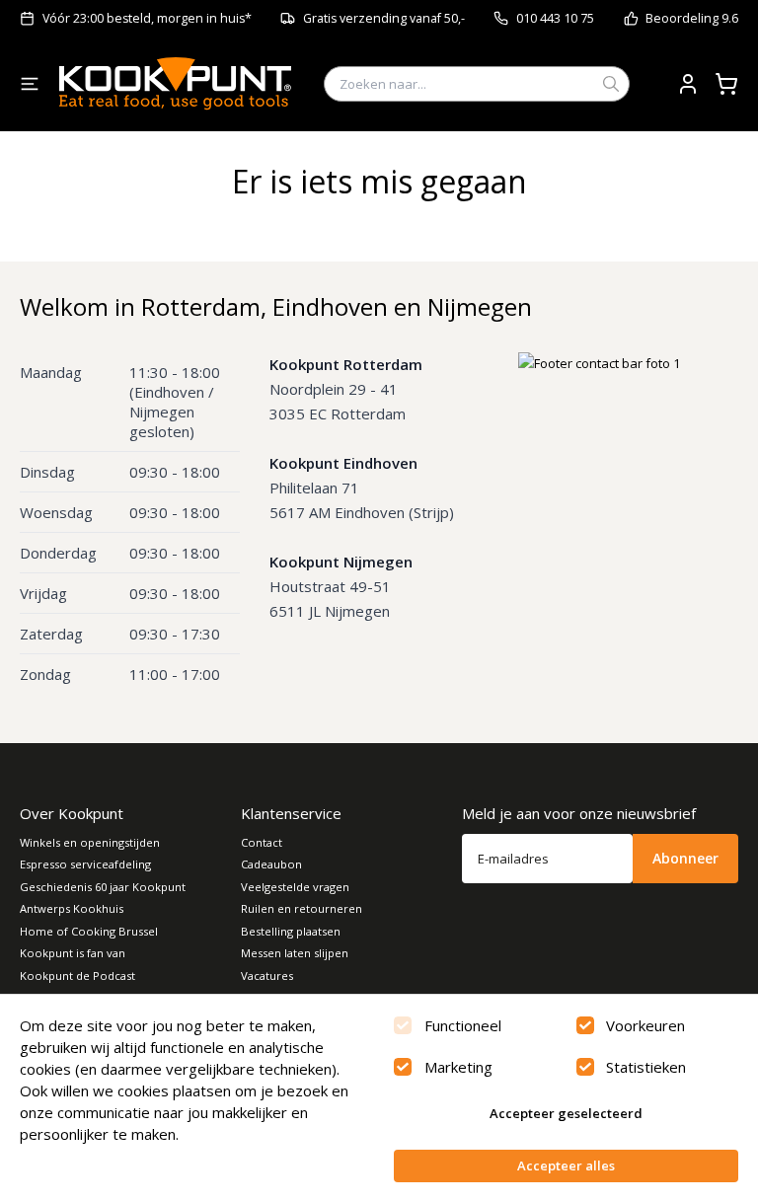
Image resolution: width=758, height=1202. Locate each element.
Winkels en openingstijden (90, 842)
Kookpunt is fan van (72, 952)
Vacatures (267, 975)
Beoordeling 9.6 (691, 18)
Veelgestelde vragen (295, 886)
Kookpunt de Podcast (77, 975)
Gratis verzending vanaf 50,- (384, 18)
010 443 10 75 (555, 18)
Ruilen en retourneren (301, 908)
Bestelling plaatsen (291, 931)
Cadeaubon (271, 864)
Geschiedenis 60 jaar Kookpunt (103, 886)
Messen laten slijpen (294, 952)
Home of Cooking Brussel (89, 931)
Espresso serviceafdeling (85, 864)
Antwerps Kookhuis (71, 908)
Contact (261, 842)
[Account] (688, 84)
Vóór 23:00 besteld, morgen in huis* (147, 18)
